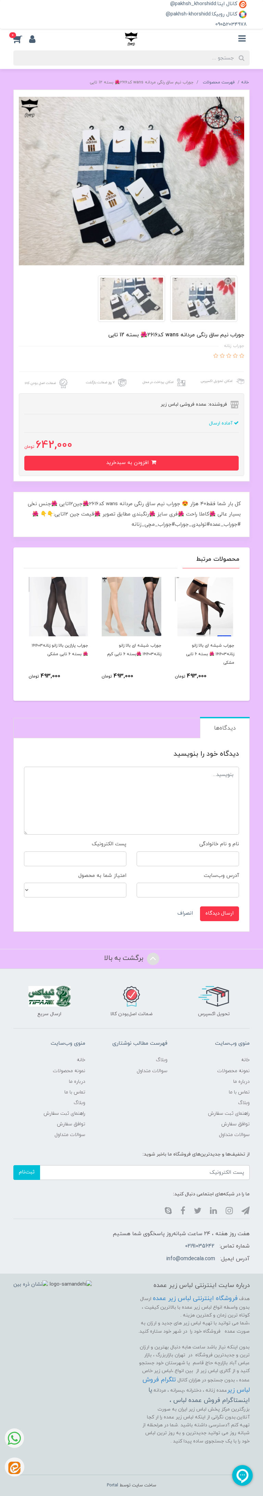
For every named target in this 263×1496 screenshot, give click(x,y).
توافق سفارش (235, 1124)
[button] (21, 38)
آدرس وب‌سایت (221, 875)
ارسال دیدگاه (219, 913)
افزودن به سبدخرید (128, 462)
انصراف (185, 913)
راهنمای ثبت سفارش (229, 1113)
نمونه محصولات (233, 1071)
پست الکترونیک (109, 844)
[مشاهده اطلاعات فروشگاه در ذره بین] (30, 1284)
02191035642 (199, 1246)
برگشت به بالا (124, 958)
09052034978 (231, 24)
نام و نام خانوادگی (219, 844)
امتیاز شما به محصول (102, 875)
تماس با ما (239, 1092)
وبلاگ (244, 1103)
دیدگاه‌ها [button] (225, 728)
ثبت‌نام (27, 1172)
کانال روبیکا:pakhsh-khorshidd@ (202, 14)
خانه (245, 1060)
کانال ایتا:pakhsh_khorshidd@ (204, 4)
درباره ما (241, 1081)
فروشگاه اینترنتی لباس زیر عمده (195, 1298)
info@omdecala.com (190, 1259)
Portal (112, 1485)
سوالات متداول (234, 1135)
